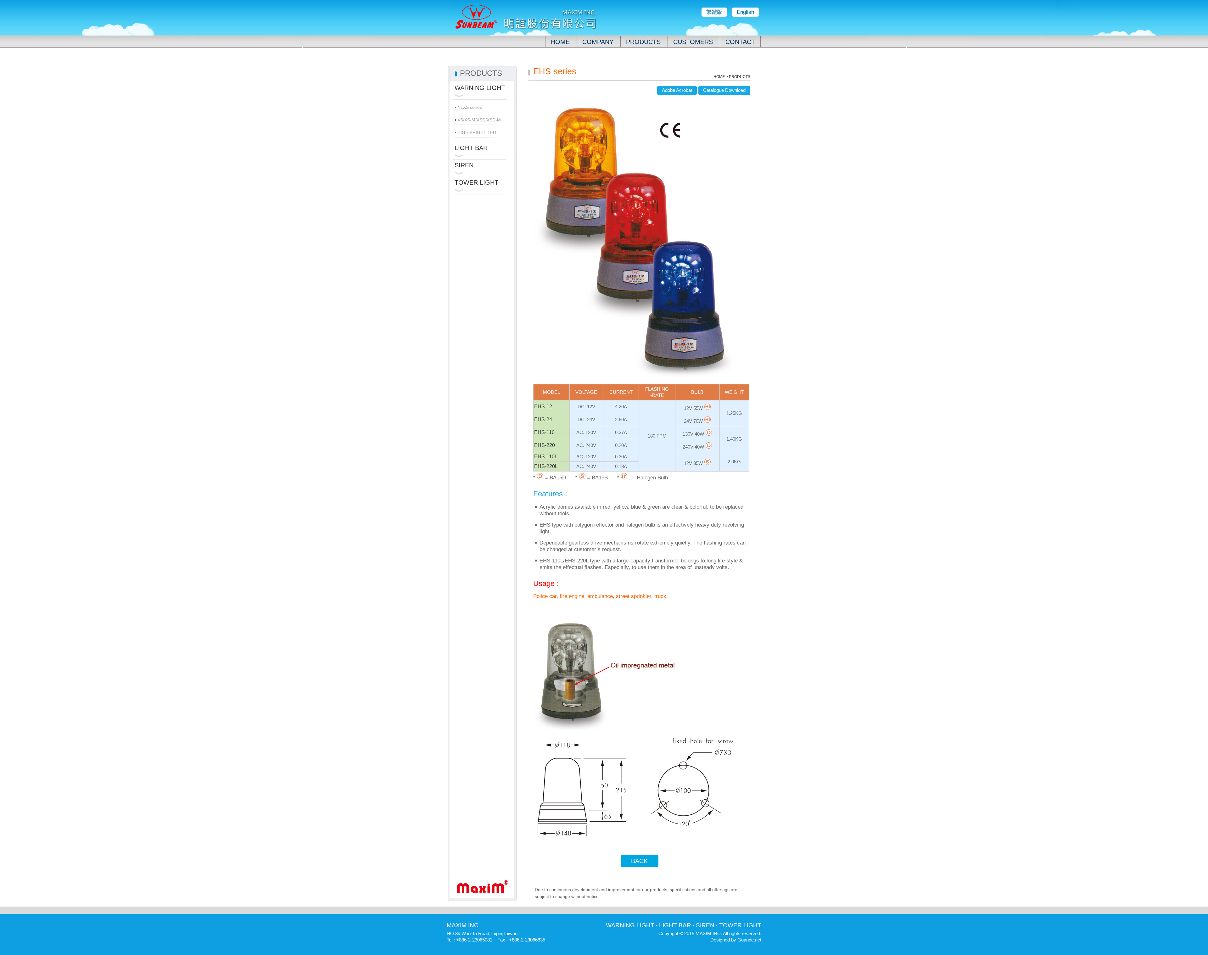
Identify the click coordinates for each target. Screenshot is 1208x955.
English (745, 12)
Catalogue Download (724, 90)
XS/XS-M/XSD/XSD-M (479, 119)
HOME (560, 41)
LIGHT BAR (471, 147)
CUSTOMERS (693, 41)
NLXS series (469, 107)
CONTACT (740, 41)
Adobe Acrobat (677, 90)
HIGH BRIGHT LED (476, 132)
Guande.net (749, 939)
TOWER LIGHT (476, 182)
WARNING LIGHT (480, 87)
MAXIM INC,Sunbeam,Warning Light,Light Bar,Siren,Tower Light (525, 18)
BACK (639, 860)
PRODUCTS (643, 41)
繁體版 (714, 12)
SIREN (464, 165)
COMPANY (597, 41)
